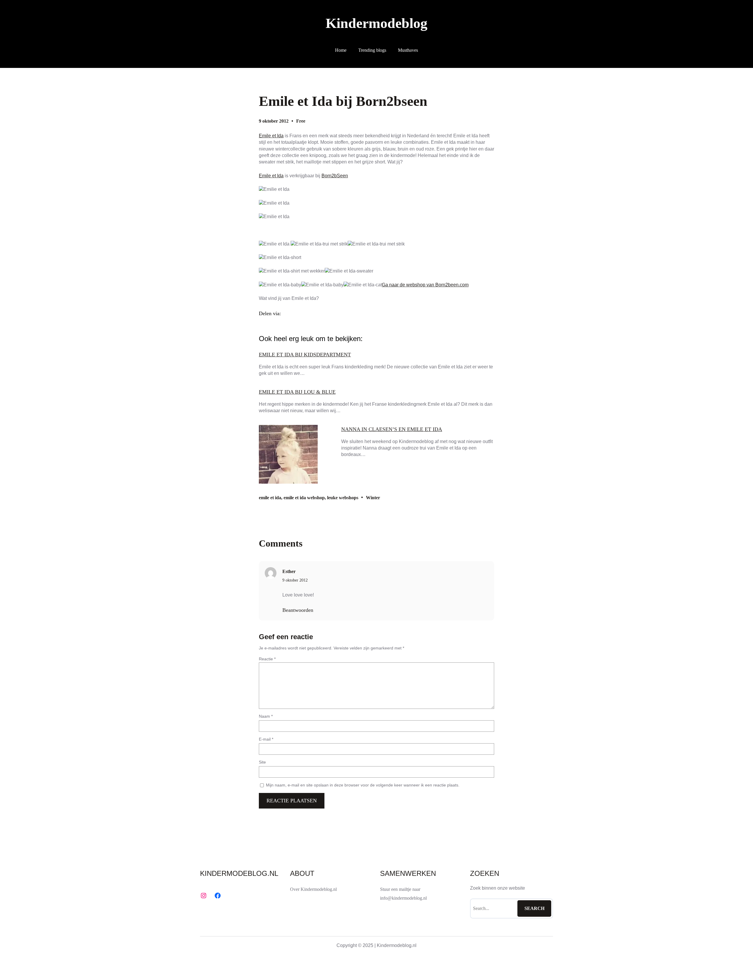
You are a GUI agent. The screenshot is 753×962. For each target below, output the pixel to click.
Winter (373, 497)
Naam (266, 716)
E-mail (266, 739)
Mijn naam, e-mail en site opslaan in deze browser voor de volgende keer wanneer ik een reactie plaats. (362, 785)
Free (300, 120)
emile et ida (270, 497)
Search (534, 908)
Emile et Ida (271, 135)
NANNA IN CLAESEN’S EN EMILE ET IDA (391, 429)
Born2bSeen (334, 175)
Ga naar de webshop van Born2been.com (425, 284)
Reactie (267, 659)
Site (262, 762)
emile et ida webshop (304, 497)
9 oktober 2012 (295, 580)
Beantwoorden (297, 610)
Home (340, 50)
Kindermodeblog (376, 23)
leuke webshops (342, 497)
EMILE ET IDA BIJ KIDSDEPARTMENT (305, 355)
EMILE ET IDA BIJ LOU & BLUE (297, 392)
